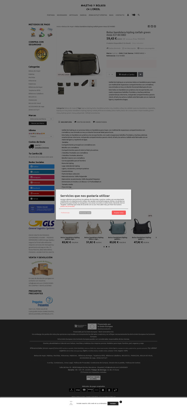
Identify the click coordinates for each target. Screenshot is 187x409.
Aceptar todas (119, 213)
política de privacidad (67, 206)
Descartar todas (85, 213)
